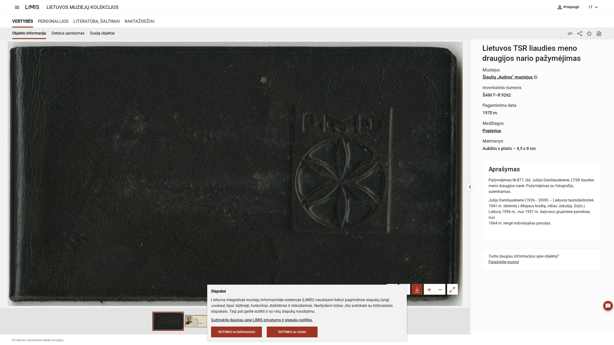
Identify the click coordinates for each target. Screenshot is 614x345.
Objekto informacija (29, 33)
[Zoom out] (440, 289)
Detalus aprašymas (68, 33)
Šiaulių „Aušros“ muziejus (508, 77)
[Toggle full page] (452, 289)
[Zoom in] (429, 289)
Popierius (492, 130)
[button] (147, 321)
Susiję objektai (102, 33)
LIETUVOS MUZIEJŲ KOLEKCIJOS (82, 7)
